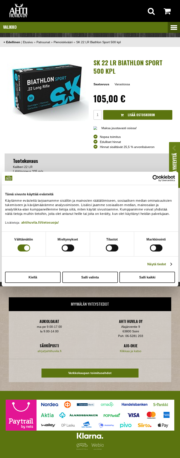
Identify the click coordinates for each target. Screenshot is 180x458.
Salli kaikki (147, 277)
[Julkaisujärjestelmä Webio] (97, 448)
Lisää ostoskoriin (141, 114)
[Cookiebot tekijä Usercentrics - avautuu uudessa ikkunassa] (156, 178)
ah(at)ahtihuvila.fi (49, 351)
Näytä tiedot (156, 264)
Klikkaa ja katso (130, 351)
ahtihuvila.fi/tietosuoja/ (40, 222)
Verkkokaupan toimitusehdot (90, 373)
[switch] (68, 247)
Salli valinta (90, 277)
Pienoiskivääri (63, 42)
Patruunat (43, 42)
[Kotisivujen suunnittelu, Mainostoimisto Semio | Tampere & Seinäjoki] (83, 448)
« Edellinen (12, 42)
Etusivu (28, 42)
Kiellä (33, 277)
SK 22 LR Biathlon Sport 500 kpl (98, 42)
